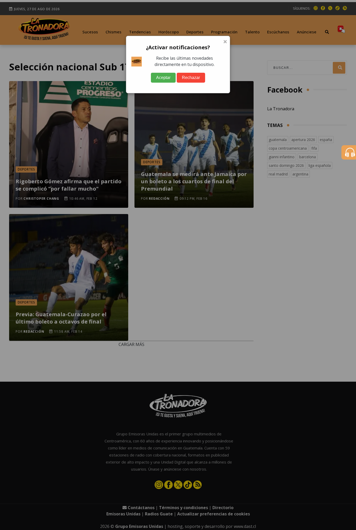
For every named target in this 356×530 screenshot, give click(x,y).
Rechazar (191, 77)
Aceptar (163, 77)
